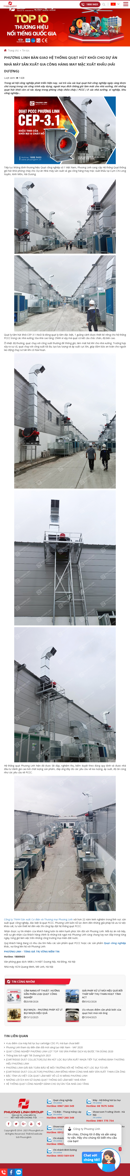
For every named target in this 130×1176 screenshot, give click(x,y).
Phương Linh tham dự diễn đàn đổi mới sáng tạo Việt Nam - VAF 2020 (44, 1047)
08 (98, 1106)
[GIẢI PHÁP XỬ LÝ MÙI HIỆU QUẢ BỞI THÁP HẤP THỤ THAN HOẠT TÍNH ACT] (72, 996)
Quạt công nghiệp (115, 943)
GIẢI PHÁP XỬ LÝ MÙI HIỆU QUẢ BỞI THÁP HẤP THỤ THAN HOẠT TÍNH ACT (102, 994)
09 (98, 1120)
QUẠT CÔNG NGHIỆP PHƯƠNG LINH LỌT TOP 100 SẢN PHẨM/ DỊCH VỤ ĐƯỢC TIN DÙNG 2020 (59, 1051)
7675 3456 (107, 1106)
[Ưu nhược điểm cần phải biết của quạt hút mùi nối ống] (72, 1015)
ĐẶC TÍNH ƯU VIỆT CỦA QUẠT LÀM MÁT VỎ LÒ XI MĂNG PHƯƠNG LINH (46, 1075)
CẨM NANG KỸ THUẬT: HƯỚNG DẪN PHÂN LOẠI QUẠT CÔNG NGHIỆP (42, 994)
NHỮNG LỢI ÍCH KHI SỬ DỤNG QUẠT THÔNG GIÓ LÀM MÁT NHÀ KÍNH (46, 1079)
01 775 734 (107, 1120)
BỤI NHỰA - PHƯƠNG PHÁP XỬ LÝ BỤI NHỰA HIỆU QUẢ (43, 1011)
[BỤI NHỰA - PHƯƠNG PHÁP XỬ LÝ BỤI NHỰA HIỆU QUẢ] (14, 1015)
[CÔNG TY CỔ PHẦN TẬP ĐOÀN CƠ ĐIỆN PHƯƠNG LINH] (23, 1107)
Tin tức (25, 50)
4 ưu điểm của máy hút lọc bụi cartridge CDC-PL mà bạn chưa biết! (42, 1043)
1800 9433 (92, 4)
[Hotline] (3, 1172)
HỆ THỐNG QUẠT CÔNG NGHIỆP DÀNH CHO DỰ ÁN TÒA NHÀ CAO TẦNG (47, 1083)
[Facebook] (11, 1172)
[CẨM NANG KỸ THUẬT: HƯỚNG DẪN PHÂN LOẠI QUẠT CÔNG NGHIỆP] (14, 996)
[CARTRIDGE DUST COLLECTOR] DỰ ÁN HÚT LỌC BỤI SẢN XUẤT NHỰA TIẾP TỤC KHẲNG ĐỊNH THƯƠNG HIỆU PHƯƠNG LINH (65, 1061)
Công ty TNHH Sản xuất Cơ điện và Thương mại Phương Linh (38, 919)
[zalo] (18, 1172)
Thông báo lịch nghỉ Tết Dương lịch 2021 (28, 1055)
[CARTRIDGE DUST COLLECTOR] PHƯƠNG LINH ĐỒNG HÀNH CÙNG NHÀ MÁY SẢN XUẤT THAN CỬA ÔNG (65, 1071)
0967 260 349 (65, 1106)
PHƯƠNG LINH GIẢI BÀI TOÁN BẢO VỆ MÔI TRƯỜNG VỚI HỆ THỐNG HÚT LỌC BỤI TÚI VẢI (57, 1067)
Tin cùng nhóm (23, 982)
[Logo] (10, 4)
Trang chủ (13, 50)
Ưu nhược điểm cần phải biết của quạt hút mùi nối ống (101, 1011)
